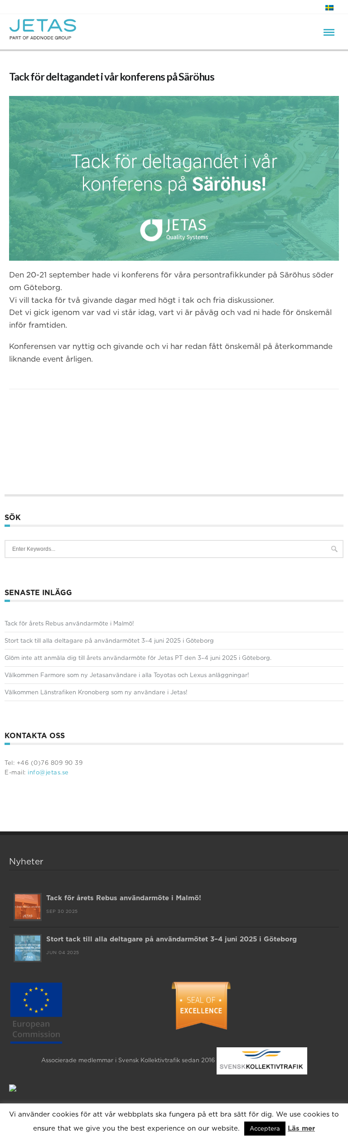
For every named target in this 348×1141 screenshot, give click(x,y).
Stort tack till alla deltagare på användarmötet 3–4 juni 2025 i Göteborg (109, 640)
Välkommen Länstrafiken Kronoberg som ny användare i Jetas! (96, 692)
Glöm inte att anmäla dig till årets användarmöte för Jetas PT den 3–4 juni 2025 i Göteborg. (138, 658)
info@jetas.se (47, 772)
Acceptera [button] (265, 1128)
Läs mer (301, 1128)
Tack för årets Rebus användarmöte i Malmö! (69, 623)
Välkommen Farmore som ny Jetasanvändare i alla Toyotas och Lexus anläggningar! (127, 675)
